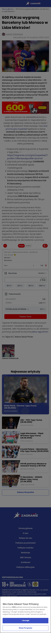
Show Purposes (25, 628)
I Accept (25, 620)
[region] (25, 614)
